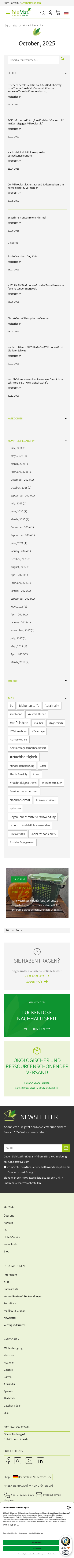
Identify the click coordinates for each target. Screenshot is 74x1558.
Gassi (43, 765)
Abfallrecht (52, 705)
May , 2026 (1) (18, 456)
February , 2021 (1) (20, 582)
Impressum (10, 1274)
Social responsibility (43, 834)
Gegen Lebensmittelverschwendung (33, 817)
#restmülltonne (37, 714)
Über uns (9, 1215)
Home (10, 26)
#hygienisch (56, 723)
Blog (15, 25)
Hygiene (8, 1362)
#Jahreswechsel (19, 739)
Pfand (36, 774)
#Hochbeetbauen (52, 782)
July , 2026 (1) (17, 448)
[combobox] (33, 60)
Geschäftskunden (31, 3)
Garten (8, 1377)
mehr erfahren (34, 1029)
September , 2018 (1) (22, 598)
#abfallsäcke (19, 723)
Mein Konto (50, 12)
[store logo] (21, 13)
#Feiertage (38, 731)
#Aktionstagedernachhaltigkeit (28, 748)
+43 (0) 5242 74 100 (22, 1494)
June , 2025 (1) (18, 511)
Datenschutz (11, 1289)
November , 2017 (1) (21, 630)
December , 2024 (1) (21, 527)
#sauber (38, 723)
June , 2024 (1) (18, 543)
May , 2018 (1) (18, 606)
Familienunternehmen (24, 791)
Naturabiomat (20, 800)
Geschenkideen (12, 1405)
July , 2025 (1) (17, 503)
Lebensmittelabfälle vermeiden (30, 825)
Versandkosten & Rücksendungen (23, 1296)
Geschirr (8, 1369)
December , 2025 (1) (21, 479)
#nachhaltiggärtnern (23, 782)
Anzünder (9, 1384)
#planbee (15, 808)
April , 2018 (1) (18, 614)
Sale (6, 1412)
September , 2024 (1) (22, 535)
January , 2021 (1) (20, 590)
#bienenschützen (46, 800)
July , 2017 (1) (17, 638)
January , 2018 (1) (20, 622)
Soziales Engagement (22, 842)
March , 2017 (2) (19, 662)
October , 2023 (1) (20, 559)
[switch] (65, 1552)
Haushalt (9, 1355)
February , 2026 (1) (20, 471)
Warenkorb (10, 1244)
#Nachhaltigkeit (24, 757)
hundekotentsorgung (22, 765)
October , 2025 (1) (20, 487)
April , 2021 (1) (18, 575)
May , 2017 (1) (18, 646)
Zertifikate (10, 1303)
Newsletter (10, 1317)
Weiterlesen (37, 893)
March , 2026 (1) (19, 464)
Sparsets (8, 1391)
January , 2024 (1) (20, 551)
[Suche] (62, 58)
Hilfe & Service (34, 976)
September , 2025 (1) (22, 495)
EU (11, 705)
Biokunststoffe (29, 705)
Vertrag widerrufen (14, 1325)
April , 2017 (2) (18, 654)
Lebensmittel (17, 834)
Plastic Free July (18, 774)
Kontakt (8, 1222)
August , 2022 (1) (19, 567)
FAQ (6, 1230)
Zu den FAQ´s (34, 981)
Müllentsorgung (13, 1348)
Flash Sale (9, 1398)
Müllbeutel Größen (14, 1310)
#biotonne (16, 714)
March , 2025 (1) (19, 519)
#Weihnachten (18, 731)
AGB (6, 1282)
